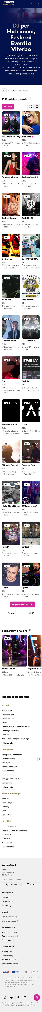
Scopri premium (8, 940)
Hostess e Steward (9, 766)
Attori (4, 722)
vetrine (14, 91)
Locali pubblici (8, 846)
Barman (5, 798)
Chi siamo (6, 897)
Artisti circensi (8, 718)
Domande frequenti (10, 921)
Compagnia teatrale (10, 730)
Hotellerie (6, 838)
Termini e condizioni (10, 959)
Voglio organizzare (9, 917)
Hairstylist (6, 762)
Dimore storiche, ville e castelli (14, 830)
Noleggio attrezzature (11, 778)
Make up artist (8, 770)
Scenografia (7, 783)
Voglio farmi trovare (10, 932)
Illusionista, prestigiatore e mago (15, 738)
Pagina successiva (20, 604)
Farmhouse (6, 834)
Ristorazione (7, 842)
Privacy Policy (8, 951)
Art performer (8, 714)
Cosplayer (6, 734)
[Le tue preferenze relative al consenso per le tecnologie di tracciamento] (40, 759)
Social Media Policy (10, 963)
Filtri (9, 106)
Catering (5, 806)
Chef (4, 810)
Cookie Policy (7, 955)
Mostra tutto (8, 743)
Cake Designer (8, 802)
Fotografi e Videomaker (12, 754)
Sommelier (6, 815)
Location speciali (9, 826)
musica (25, 91)
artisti (19, 91)
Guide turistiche (8, 758)
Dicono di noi (7, 901)
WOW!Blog (6, 905)
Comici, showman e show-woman (16, 726)
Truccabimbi (7, 710)
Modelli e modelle (9, 775)
